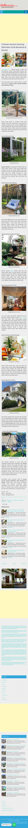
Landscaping (4, 699)
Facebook (10, 500)
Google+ (22, 500)
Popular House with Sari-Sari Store (13, 751)
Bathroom (4, 690)
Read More (7, 517)
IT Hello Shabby (8, 821)
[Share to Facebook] (6, 504)
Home (14, 563)
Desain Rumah (5, 496)
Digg (10, 501)
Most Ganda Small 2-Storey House (13, 774)
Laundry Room (4, 695)
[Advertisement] (14, 29)
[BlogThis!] (4, 504)
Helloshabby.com (5, 69)
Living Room (4, 686)
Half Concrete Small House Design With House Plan (16, 763)
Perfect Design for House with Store (13, 739)
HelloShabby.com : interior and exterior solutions (17, 819)
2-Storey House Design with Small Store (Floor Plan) (16, 786)
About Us (3, 801)
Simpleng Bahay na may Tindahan (13, 792)
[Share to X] (5, 504)
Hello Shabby (16, 820)
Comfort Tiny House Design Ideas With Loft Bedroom (16, 769)
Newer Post (4, 563)
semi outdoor (23, 317)
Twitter (16, 500)
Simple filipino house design (7, 808)
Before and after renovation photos (8, 810)
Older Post (24, 563)
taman (11, 270)
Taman (21, 496)
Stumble (5, 501)
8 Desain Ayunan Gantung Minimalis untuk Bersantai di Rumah (14, 47)
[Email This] (2, 504)
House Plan (4, 682)
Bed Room (4, 688)
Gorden (3, 697)
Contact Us (4, 803)
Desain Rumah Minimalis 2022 (14, 496)
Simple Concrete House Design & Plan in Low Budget (16, 745)
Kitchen (3, 684)
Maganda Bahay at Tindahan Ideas (13, 780)
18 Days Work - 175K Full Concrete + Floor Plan (15, 757)
